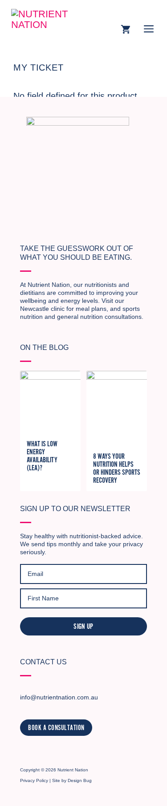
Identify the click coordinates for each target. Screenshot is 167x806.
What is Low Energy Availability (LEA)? (42, 456)
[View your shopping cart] (125, 30)
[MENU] (149, 30)
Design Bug (80, 780)
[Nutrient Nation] (51, 24)
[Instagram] (25, 750)
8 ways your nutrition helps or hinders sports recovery (116, 468)
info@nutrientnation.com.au (59, 697)
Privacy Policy (34, 780)
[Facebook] (40, 750)
